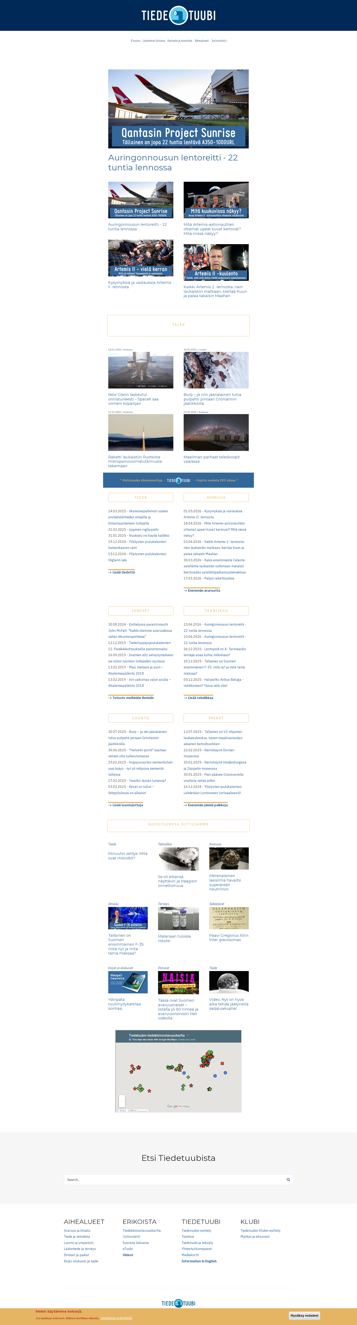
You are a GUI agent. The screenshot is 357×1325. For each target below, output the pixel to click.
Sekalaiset (216, 904)
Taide (213, 968)
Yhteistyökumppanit (197, 1249)
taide (94, 1261)
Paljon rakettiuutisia (219, 578)
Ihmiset (163, 968)
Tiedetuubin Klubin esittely (260, 1230)
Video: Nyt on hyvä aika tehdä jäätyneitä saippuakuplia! (229, 1004)
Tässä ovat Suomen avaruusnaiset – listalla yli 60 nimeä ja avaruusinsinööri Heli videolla (178, 1009)
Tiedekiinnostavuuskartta (142, 1230)
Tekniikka (165, 844)
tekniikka (83, 1236)
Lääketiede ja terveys (80, 1249)
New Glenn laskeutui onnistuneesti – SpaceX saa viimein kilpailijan (133, 399)
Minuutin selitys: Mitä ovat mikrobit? (128, 855)
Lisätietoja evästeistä (116, 1318)
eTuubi (128, 1249)
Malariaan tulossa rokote (174, 938)
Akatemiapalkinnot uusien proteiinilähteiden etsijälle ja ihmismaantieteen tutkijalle (138, 517)
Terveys (163, 904)
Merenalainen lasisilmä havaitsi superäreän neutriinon (225, 882)
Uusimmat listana (154, 41)
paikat (84, 1255)
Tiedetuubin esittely (196, 1230)
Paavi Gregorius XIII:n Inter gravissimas (229, 937)
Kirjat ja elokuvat (120, 968)
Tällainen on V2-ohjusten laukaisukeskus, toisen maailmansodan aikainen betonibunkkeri (213, 738)
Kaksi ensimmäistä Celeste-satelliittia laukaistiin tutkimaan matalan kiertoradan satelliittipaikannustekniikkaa (215, 566)
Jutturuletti (218, 41)
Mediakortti (190, 1255)
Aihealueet (202, 41)
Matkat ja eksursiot (255, 1236)
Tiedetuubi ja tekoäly (197, 1243)
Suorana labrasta (136, 1243)
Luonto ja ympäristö (79, 1243)
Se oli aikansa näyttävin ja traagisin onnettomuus (177, 881)
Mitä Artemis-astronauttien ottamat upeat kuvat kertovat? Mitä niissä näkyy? (212, 229)
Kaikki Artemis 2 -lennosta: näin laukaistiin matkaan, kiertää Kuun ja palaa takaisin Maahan (215, 291)
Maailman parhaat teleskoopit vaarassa (212, 459)
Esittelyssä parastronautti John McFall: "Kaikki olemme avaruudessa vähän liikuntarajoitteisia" (140, 630)
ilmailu (85, 1230)
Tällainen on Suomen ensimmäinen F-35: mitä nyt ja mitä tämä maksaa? (214, 667)
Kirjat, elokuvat (75, 1261)
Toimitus (188, 1236)
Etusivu (135, 41)
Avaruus (128, 349)
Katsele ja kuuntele (180, 41)
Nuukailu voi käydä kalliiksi (149, 535)
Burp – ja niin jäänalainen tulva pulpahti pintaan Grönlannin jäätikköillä (212, 399)
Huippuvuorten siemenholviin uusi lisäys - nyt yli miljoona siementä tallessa (140, 768)
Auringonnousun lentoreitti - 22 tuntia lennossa (173, 162)
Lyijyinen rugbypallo (144, 529)
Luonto (203, 349)
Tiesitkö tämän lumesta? (147, 781)
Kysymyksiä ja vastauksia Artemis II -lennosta (139, 285)
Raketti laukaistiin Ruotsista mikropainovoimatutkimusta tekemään (135, 461)
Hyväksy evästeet (304, 1315)
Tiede (112, 844)
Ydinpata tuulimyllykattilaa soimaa (124, 1004)
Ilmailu (113, 904)
